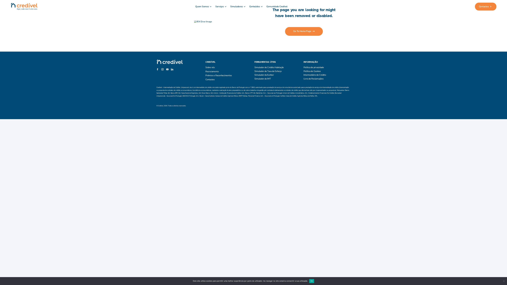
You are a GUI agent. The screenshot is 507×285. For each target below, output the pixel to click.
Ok (312, 281)
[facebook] (157, 66)
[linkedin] (172, 69)
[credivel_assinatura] (24, 4)
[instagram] (167, 66)
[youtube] (167, 69)
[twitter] (162, 66)
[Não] (503, 281)
